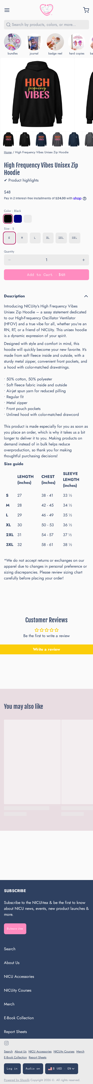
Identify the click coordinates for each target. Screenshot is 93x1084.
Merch (9, 1004)
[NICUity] (46, 10)
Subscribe (15, 928)
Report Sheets (15, 1031)
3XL (74, 237)
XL (48, 237)
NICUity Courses (17, 990)
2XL (61, 237)
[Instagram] (6, 1043)
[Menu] (9, 10)
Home (8, 152)
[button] (46, 274)
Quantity (9, 252)
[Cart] (84, 10)
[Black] (8, 219)
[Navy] (18, 219)
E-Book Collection (19, 1018)
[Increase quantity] (83, 259)
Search (9, 949)
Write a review (46, 649)
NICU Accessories (19, 976)
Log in (12, 1068)
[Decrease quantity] (9, 259)
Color (12, 211)
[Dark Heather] (28, 219)
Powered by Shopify (17, 1080)
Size (9, 229)
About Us (11, 962)
